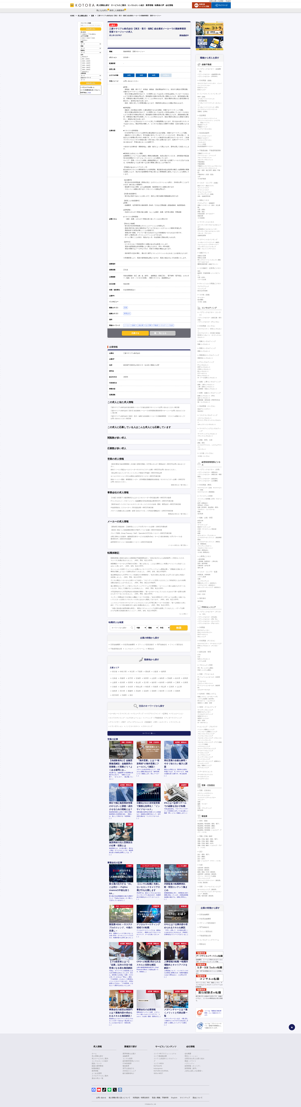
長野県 (130, 682)
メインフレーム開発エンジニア (207, 731)
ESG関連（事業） (206, 485)
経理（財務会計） (203, 503)
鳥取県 (147, 687)
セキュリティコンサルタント (207, 424)
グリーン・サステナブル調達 (207, 876)
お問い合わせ (101, 1098)
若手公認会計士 (128, 1068)
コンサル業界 (128, 1058)
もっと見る (182, 614)
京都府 (114, 687)
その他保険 (201, 218)
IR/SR (199, 523)
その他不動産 (202, 179)
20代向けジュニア (129, 1071)
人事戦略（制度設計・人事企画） (208, 561)
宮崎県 (177, 691)
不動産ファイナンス (204, 153)
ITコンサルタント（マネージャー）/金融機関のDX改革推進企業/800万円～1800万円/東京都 (142, 501)
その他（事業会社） (204, 552)
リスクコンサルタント (205, 418)
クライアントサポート (205, 546)
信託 (199, 271)
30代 (88, 38)
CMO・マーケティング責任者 (207, 529)
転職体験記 (96, 1068)
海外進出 (202, 598)
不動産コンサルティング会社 (163, 325)
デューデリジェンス (135, 722)
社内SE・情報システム (207, 694)
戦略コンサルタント (204, 344)
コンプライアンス (203, 581)
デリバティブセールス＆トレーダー (209, 231)
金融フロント (204, 253)
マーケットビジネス (206, 222)
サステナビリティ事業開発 (206, 492)
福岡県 (163, 671)
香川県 (122, 691)
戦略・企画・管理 (205, 518)
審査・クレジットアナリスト (207, 249)
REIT (124, 722)
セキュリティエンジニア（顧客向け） (210, 761)
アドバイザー (115, 722)
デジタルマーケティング (205, 714)
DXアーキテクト (203, 634)
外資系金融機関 (129, 644)
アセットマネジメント (205, 157)
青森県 (122, 678)
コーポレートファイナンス (120, 714)
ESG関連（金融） (206, 80)
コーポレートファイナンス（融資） (209, 242)
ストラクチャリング (117, 718)
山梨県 (114, 682)
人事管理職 (201, 559)
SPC (156, 722)
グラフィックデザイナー (205, 793)
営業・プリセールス (206, 674)
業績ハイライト (190, 1061)
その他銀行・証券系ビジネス (210, 268)
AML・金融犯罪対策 (204, 196)
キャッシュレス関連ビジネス (210, 283)
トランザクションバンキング (207, 246)
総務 (199, 533)
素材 (133, 325)
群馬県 (185, 678)
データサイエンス (205, 772)
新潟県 (122, 682)
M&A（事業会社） (203, 550)
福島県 (161, 678)
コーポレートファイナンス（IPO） (209, 107)
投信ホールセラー (203, 138)
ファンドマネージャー (205, 136)
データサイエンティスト (205, 774)
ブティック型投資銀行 (146, 644)
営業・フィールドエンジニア (210, 887)
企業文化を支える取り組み (194, 1058)
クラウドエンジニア (204, 746)
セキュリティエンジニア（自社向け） (210, 587)
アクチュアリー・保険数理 (206, 203)
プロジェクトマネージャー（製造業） (210, 880)
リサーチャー (202, 449)
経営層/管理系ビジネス (131, 1061)
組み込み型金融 (202, 290)
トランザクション (116, 726)
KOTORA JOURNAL (161, 1071)
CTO (199, 655)
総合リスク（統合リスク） (206, 185)
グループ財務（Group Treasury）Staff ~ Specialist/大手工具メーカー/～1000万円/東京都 (141, 533)
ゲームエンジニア (203, 763)
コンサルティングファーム (135, 649)
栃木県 (177, 678)
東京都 (114, 671)
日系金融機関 (115, 644)
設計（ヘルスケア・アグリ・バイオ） (210, 861)
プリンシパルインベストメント (207, 118)
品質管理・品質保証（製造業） (207, 874)
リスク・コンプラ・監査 (208, 572)
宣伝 (199, 806)
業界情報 (95, 1071)
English (228, 1)
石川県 (146, 682)
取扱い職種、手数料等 (160, 1098)
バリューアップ (137, 714)
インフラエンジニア (204, 755)
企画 (199, 531)
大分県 (169, 691)
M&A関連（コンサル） (207, 406)
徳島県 (114, 691)
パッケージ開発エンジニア (206, 729)
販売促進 (200, 810)
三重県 (177, 682)
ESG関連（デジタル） (207, 641)
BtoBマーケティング (204, 527)
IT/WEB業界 (127, 1063)
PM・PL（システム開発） (206, 668)
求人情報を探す (83, 15)
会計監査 (200, 514)
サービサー (201, 297)
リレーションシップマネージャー (208, 244)
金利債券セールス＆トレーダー (207, 229)
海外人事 (200, 568)
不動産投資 (159, 718)
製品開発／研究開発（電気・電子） (209, 824)
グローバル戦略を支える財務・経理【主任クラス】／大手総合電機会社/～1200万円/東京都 (142, 511)
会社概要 (188, 1054)
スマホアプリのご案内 (100, 1076)
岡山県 (163, 687)
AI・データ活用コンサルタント (207, 378)
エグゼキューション (134, 718)
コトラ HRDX (159, 1063)
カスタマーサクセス (204, 690)
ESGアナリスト (203, 87)
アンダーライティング (173, 718)
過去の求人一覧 (97, 1078)
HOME (72, 15)
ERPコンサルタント (204, 367)
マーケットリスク (203, 190)
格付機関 (200, 300)
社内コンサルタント (204, 659)
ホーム (94, 1054)
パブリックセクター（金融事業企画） (210, 74)
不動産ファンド (202, 127)
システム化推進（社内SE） (206, 699)
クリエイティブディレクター (207, 797)
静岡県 (169, 682)
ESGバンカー (202, 90)
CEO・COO (201, 594)
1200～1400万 (86, 63)
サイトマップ (185, 1098)
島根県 (155, 687)
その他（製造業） (203, 882)
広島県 (171, 687)
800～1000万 (86, 59)
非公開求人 (93, 34)
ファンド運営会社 (176, 644)
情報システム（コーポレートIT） (208, 696)
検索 (178, 627)
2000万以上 (85, 71)
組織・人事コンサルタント (206, 384)
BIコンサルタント (203, 371)
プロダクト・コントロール (206, 509)
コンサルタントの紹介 (100, 1061)
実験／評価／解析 (205, 836)
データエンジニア (203, 753)
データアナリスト (203, 779)
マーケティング (202, 525)
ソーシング (148, 718)
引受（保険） (202, 209)
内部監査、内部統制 (204, 574)
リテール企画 (202, 279)
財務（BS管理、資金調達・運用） (208, 507)
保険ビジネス (204, 200)
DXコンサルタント (203, 375)
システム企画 (202, 661)
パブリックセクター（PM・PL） (208, 619)
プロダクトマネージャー (205, 548)
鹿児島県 (115, 695)
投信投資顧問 (204, 133)
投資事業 (202, 115)
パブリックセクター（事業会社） (208, 472)
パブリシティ (189, 1063)
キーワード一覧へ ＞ (149, 733)
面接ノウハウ (97, 1063)
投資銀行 (148, 722)
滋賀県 (122, 687)
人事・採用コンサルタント (206, 387)
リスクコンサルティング (208, 415)
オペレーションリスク (205, 192)
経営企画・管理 (205, 652)
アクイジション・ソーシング (207, 155)
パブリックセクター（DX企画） (208, 617)
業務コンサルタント (204, 351)
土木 (199, 176)
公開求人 (84, 34)
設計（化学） (202, 859)
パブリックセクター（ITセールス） (209, 623)
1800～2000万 (86, 69)
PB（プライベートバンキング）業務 (209, 260)
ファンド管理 (202, 144)
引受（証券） (202, 277)
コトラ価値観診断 (160, 1056)
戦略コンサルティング (207, 341)
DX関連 (202, 627)
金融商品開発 (202, 235)
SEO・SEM (201, 720)
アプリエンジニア (203, 767)
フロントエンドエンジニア (206, 734)
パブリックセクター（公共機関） (208, 481)
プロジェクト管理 (205, 665)
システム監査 (202, 577)
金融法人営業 (202, 255)
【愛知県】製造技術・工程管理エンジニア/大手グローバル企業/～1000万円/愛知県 (139, 527)
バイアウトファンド (153, 714)
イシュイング (202, 288)
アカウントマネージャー (205, 683)
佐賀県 (146, 691)
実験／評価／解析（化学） (206, 843)
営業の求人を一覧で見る (178, 485)
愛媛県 (130, 691)
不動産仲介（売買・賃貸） (206, 174)
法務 (199, 579)
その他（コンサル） (206, 453)
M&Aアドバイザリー (204, 409)
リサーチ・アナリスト (205, 233)
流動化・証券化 (202, 111)
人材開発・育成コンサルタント (207, 389)
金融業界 (126, 1056)
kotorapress (158, 1068)
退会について (197, 1098)
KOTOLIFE (158, 1066)
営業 (92, 15)
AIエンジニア (202, 636)
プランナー (201, 799)
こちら (89, 92)
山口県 (179, 687)
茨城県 (169, 678)
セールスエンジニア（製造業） (207, 889)
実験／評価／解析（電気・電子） (208, 839)
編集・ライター (202, 804)
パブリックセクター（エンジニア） (209, 621)
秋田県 (146, 678)
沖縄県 (124, 695)
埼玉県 (132, 671)
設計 (201, 852)
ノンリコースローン (132, 726)
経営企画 (200, 520)
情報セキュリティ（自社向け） (207, 583)
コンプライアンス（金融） (206, 194)
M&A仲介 (200, 411)
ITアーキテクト (202, 373)
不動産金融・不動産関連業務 (210, 150)
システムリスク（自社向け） (207, 585)
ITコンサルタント (203, 365)
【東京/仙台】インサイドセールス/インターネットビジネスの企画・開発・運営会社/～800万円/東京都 (146, 504)
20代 (83, 38)
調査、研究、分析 (205, 440)
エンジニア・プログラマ (208, 727)
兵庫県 (185, 682)
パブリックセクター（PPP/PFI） (208, 76)
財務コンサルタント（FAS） (207, 396)
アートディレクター (204, 795)
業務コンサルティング (207, 348)
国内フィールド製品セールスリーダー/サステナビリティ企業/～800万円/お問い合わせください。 (144, 469)
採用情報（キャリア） (193, 1066)
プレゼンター (202, 142)
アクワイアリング (203, 286)
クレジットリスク (203, 188)
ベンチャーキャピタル (205, 129)
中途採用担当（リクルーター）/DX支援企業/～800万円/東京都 (132, 507)
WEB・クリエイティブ (207, 707)
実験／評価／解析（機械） (206, 841)
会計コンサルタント (204, 398)
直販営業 (200, 216)
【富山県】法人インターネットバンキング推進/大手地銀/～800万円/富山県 (136, 473)
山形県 (154, 678)
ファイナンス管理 (205, 496)
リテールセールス (203, 262)
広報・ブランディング (205, 808)
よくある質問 (97, 1073)
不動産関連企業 (116, 649)
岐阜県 (161, 682)
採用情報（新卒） (191, 1068)
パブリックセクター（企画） (210, 469)
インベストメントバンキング (210, 94)
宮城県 (138, 678)
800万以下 (85, 56)
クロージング (147, 726)
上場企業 (140, 325)
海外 (131, 695)
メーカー (127, 325)
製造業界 (126, 1066)
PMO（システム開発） (205, 670)
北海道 (114, 678)
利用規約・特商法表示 (141, 1098)
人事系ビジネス (205, 556)
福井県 (154, 682)
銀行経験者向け (128, 1073)
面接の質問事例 (97, 1066)
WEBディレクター (203, 718)
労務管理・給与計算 (204, 565)
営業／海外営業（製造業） (206, 896)
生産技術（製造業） (204, 870)
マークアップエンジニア (205, 710)
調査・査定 (201, 211)
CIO (199, 657)
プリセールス (202, 681)
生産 (201, 865)
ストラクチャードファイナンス (207, 109)
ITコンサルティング (206, 362)
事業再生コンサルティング (209, 355)
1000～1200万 (86, 61)
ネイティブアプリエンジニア (207, 748)
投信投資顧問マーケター (205, 146)
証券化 (165, 714)
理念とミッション (191, 1056)
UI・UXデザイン (203, 722)
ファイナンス (175, 722)
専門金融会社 (162, 644)
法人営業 (148, 325)
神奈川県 (123, 671)
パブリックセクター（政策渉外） (208, 479)
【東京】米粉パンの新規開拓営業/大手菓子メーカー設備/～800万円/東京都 (136, 530)
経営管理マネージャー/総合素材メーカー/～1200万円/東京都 (131, 542)
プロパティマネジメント (205, 160)
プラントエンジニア (204, 878)
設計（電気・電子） (204, 854)
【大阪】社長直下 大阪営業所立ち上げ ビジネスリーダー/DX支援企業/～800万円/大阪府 (141, 498)
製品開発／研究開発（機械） (207, 826)
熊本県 (161, 691)
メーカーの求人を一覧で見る (177, 545)
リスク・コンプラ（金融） (209, 183)
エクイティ (164, 722)
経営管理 (202, 591)
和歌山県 (139, 687)
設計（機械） (202, 856)
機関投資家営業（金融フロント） (208, 264)
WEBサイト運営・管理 (205, 703)
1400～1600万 (86, 65)
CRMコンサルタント (204, 369)
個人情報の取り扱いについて (119, 1098)
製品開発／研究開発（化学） (207, 828)
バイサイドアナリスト (205, 140)
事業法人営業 (202, 258)
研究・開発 (203, 821)
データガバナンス (203, 776)
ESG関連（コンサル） (207, 326)
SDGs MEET (158, 1073)
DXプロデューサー (203, 630)
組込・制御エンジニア (205, 765)
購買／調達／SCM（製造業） (207, 872)
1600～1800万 (86, 67)
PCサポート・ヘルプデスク (206, 701)
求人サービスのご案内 (100, 1058)
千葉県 (139, 671)
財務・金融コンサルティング (210, 393)
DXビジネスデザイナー (205, 632)
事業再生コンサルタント (205, 358)
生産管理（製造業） (204, 868)
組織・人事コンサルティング (210, 382)
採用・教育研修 (202, 563)
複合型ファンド (202, 125)
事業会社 (127, 313)
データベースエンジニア (205, 751)
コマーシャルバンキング (208, 239)
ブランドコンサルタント (205, 436)
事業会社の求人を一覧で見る (177, 514)
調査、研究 (201, 443)
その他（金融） (205, 295)
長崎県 (154, 691)
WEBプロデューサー (204, 712)
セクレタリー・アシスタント (207, 535)
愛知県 (147, 671)
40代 (93, 38)
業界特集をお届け (129, 1054)
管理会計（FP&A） (204, 505)
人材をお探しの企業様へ (217, 1)
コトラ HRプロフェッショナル (165, 1054)
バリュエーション (176, 714)
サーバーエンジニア (204, 759)
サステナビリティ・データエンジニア (210, 643)
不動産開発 (201, 164)
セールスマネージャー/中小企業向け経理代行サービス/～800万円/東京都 (135, 476)
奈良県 (130, 687)
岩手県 (130, 678)
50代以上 (84, 40)
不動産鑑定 (201, 162)
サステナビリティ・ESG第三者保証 (209, 333)
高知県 (138, 691)
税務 (199, 511)
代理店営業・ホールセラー (206, 214)
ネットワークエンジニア (205, 757)
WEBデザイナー (203, 716)
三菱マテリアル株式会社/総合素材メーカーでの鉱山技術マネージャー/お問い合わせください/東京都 (145, 407)
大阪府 (155, 671)
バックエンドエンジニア (205, 736)
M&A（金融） (202, 96)
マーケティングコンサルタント (207, 434)
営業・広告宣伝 (205, 790)
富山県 (138, 682)
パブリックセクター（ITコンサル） (209, 322)
